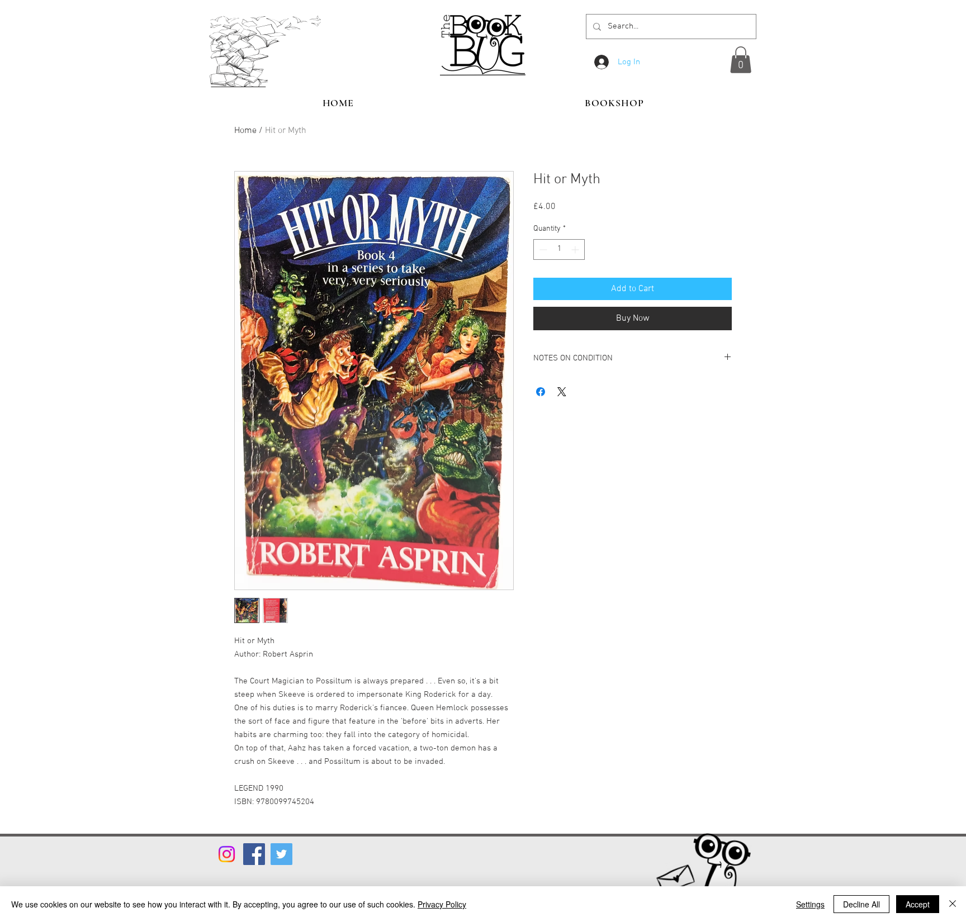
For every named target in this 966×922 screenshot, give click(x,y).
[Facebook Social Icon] (254, 854)
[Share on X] (562, 391)
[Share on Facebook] (540, 391)
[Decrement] (542, 249)
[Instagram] (227, 854)
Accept (918, 904)
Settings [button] (810, 904)
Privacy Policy (442, 904)
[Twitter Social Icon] (281, 854)
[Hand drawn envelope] (675, 876)
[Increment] (576, 249)
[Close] (952, 904)
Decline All (861, 904)
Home (245, 130)
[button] (741, 59)
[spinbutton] (559, 249)
